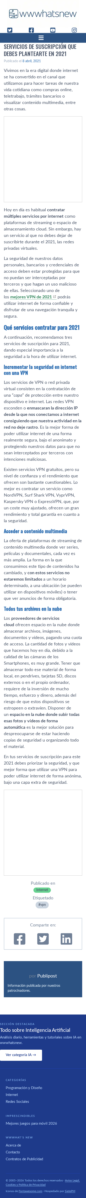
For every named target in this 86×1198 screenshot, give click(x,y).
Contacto (13, 1152)
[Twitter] (11, 30)
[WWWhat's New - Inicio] (43, 13)
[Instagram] (76, 30)
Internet (42, 890)
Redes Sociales (17, 1102)
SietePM (70, 1191)
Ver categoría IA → (21, 1055)
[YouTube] (54, 30)
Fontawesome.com (30, 1191)
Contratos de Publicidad (24, 1159)
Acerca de (13, 1145)
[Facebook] (33, 30)
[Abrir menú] (43, 37)
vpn (43, 905)
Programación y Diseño (24, 1088)
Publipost (47, 976)
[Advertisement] (43, 159)
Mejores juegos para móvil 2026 (31, 1123)
